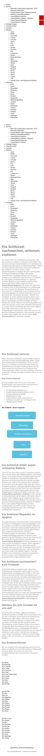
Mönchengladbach (16, 100)
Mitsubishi (14, 61)
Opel (12, 65)
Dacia (12, 41)
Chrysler (13, 40)
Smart (12, 75)
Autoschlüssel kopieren (18, 16)
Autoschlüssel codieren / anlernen (21, 18)
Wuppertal (13, 98)
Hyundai (13, 49)
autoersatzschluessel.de (15, 751)
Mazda (12, 55)
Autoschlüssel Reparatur (18, 20)
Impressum (14, 748)
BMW (12, 34)
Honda (12, 47)
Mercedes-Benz (15, 57)
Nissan (12, 63)
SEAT (12, 71)
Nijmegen (13, 115)
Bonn (12, 94)
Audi (12, 32)
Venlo (12, 113)
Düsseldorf (14, 88)
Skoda (12, 73)
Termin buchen (11, 26)
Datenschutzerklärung (26, 748)
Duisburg (13, 90)
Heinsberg (13, 106)
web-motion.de (33, 751)
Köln (12, 84)
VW (11, 78)
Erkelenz (13, 110)
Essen (12, 86)
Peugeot (13, 67)
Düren (12, 104)
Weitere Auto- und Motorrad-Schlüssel (23, 80)
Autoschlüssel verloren (18, 22)
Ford (12, 45)
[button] (22, 415)
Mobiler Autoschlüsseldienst (19, 14)
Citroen (12, 38)
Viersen (13, 108)
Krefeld (13, 96)
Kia (11, 51)
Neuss (12, 92)
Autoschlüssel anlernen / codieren (16, 494)
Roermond (14, 117)
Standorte (9, 82)
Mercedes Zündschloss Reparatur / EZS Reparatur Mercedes (23, 9)
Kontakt (9, 28)
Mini (12, 59)
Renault (13, 69)
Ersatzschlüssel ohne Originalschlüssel (23, 12)
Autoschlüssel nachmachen (13, 598)
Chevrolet (13, 36)
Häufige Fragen (11, 24)
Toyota (12, 76)
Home (8, 5)
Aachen (13, 102)
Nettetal (13, 111)
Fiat (11, 43)
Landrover (14, 53)
